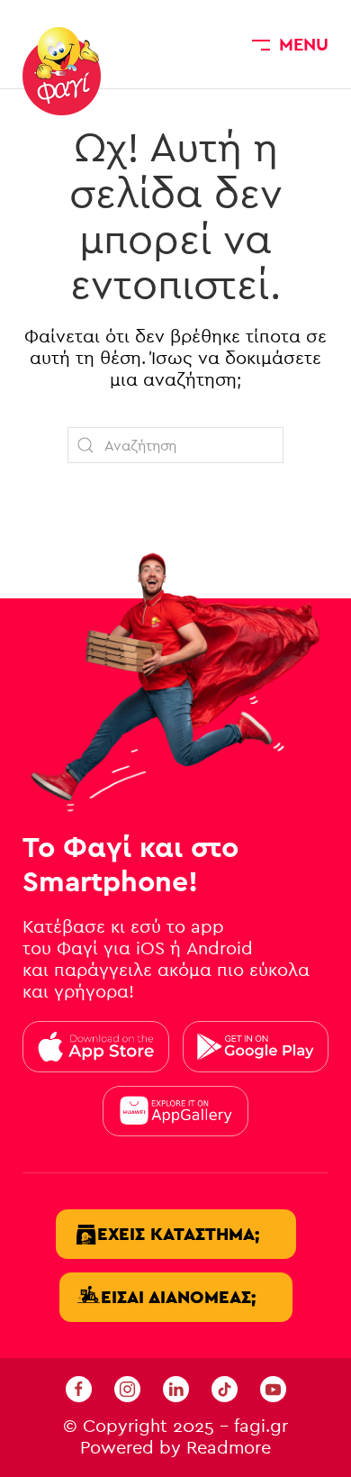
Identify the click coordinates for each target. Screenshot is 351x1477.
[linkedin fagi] (176, 1388)
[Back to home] (61, 71)
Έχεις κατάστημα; (178, 1234)
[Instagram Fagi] (127, 1388)
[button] (290, 44)
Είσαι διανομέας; (178, 1297)
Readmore (228, 1447)
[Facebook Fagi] (79, 1388)
